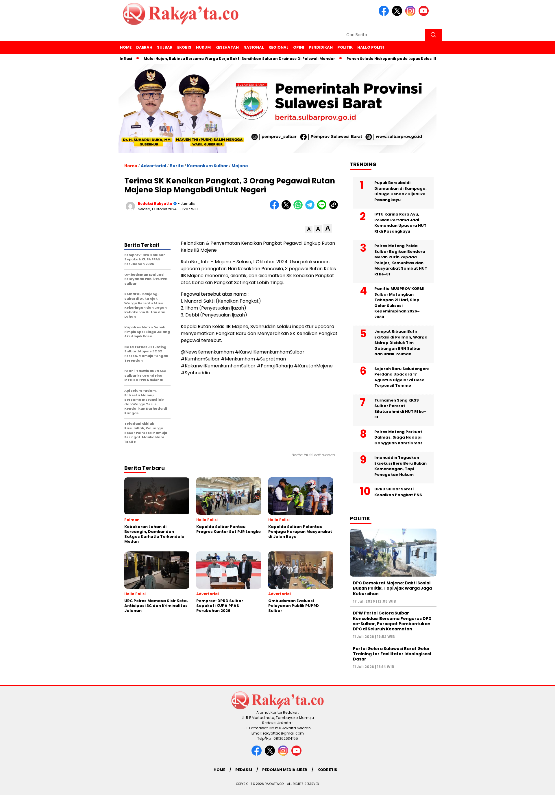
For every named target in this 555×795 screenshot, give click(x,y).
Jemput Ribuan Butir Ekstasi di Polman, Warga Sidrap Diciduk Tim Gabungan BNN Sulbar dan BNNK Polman (401, 343)
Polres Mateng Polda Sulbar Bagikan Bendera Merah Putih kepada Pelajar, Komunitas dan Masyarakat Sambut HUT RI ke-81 (400, 260)
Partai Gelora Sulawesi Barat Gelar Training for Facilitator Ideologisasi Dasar (392, 654)
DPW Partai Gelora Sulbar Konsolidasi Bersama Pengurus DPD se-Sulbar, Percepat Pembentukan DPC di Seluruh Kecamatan (392, 621)
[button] (308, 229)
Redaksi (243, 769)
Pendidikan (321, 47)
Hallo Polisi (370, 47)
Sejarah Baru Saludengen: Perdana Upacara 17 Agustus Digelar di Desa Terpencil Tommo (401, 377)
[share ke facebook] (276, 208)
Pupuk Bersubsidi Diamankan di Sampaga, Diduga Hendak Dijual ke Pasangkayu (400, 191)
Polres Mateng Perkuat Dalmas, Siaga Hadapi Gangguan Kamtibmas (398, 437)
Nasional (253, 47)
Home (126, 47)
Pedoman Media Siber (284, 769)
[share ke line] (323, 208)
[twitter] (398, 14)
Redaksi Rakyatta (155, 203)
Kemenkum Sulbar (207, 166)
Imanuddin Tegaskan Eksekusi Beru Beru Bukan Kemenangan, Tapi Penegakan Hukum (400, 466)
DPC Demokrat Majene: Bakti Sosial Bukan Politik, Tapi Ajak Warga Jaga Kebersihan (392, 588)
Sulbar (165, 47)
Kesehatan (227, 47)
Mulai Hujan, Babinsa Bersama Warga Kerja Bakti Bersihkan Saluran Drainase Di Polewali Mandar (222, 58)
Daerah (144, 47)
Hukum (203, 47)
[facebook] (385, 14)
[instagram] (411, 14)
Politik (345, 47)
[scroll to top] (533, 786)
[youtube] (425, 14)
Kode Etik (327, 769)
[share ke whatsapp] (299, 208)
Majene (240, 166)
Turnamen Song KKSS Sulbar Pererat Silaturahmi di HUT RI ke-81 (400, 409)
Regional (278, 47)
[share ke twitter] (287, 208)
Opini (298, 47)
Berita (177, 166)
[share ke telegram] (311, 208)
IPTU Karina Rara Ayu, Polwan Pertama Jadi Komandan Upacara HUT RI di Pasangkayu (400, 222)
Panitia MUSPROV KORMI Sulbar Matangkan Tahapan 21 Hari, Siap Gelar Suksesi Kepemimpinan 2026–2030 (399, 303)
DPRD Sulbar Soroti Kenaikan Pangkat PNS (398, 492)
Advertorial (153, 166)
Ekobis (184, 47)
